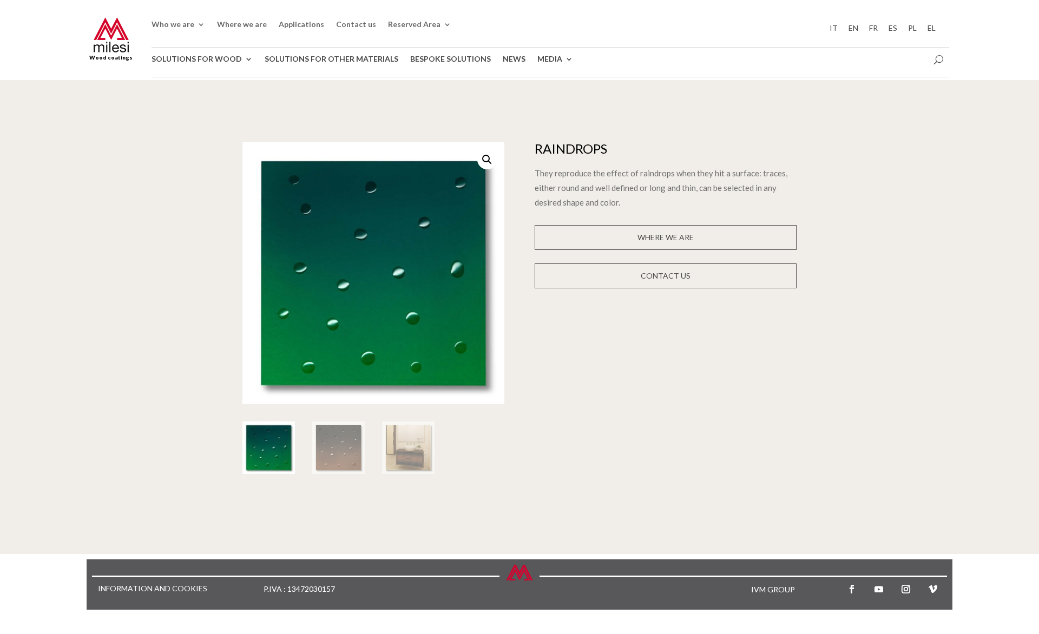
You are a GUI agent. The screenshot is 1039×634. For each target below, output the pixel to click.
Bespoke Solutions (450, 59)
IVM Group (773, 589)
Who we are (173, 25)
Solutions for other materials (331, 59)
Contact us (356, 25)
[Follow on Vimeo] (933, 589)
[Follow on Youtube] (878, 589)
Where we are (242, 25)
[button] (487, 159)
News (514, 59)
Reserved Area (414, 25)
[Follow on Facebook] (851, 589)
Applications (301, 25)
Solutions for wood (197, 59)
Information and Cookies (152, 589)
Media (549, 59)
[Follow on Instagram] (906, 589)
